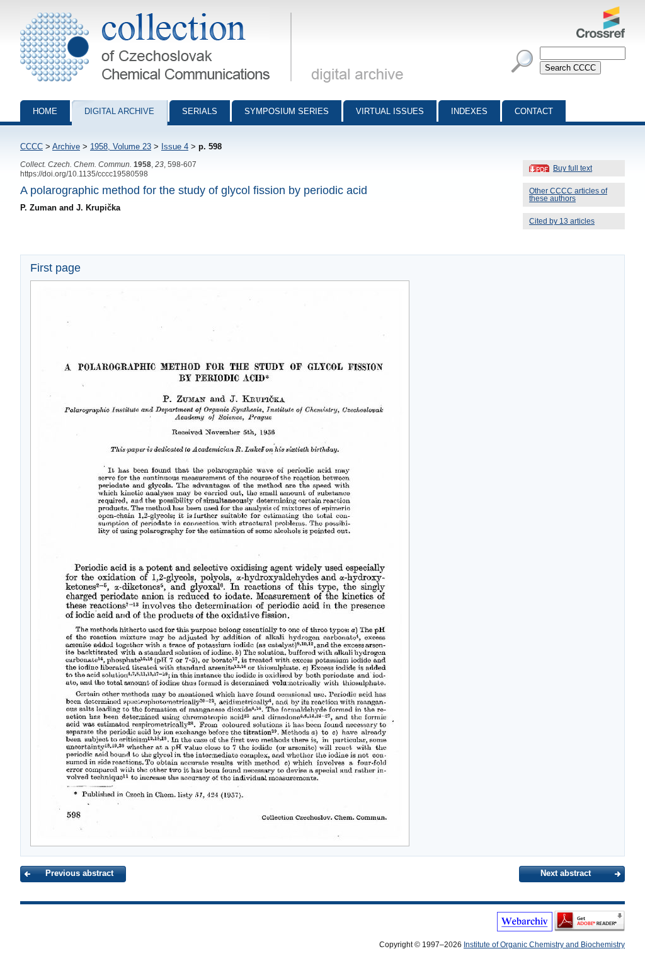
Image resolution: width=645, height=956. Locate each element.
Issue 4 (174, 146)
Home (45, 111)
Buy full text (572, 168)
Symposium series (286, 111)
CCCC (31, 146)
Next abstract (565, 873)
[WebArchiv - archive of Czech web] (524, 929)
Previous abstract (79, 873)
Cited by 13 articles (562, 221)
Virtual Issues (390, 111)
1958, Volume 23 (120, 146)
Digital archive (119, 111)
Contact (534, 111)
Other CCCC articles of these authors (568, 194)
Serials (199, 111)
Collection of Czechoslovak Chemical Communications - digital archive (159, 11)
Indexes (469, 111)
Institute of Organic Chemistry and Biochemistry (544, 944)
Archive (66, 146)
